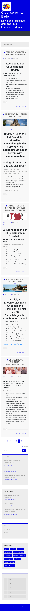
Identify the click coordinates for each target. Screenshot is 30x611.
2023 (10, 580)
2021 (10, 588)
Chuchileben (7, 529)
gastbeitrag (22, 555)
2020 (10, 592)
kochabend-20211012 (9, 565)
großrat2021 (17, 559)
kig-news (6, 549)
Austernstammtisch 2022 (10, 468)
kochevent (15, 555)
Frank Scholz (7, 58)
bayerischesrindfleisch (18, 552)
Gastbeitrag (7, 532)
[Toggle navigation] (3, 33)
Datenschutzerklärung (19, 607)
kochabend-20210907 (9, 562)
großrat (10, 559)
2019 (10, 596)
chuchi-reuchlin (8, 552)
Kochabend (6, 224)
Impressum (8, 607)
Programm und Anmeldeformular (12, 344)
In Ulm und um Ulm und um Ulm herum (16, 115)
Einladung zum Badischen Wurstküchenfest (15, 362)
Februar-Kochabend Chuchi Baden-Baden (15, 53)
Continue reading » (21, 106)
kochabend (13, 549)
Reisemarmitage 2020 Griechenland (16, 281)
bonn (6, 559)
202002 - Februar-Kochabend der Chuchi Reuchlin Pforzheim (15, 208)
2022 (10, 584)
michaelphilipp (8, 555)
